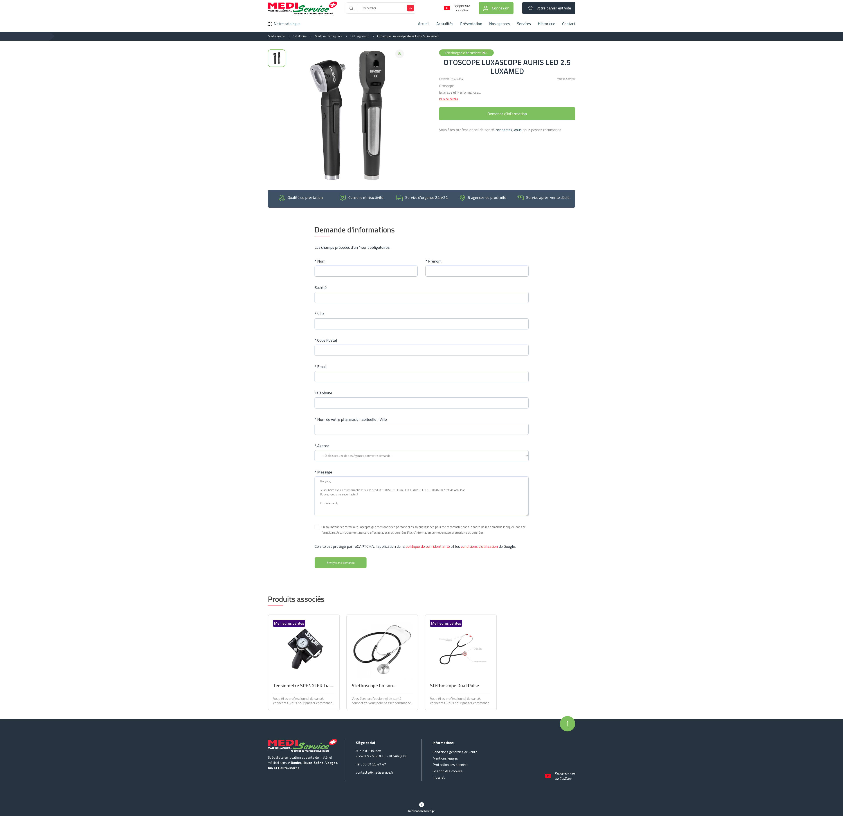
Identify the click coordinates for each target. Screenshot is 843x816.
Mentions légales (445, 758)
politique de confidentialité (427, 546)
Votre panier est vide (554, 8)
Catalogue (300, 36)
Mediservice (276, 36)
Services (524, 24)
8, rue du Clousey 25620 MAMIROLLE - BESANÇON (381, 753)
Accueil (423, 24)
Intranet (439, 777)
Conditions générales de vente (455, 751)
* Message (323, 472)
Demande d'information (507, 114)
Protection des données (450, 764)
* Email (321, 367)
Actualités (444, 24)
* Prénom (433, 261)
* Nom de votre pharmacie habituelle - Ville (351, 419)
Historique (546, 24)
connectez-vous (509, 130)
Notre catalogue (287, 24)
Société (321, 287)
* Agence (322, 446)
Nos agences (499, 24)
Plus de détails (448, 99)
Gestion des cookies (448, 771)
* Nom (320, 261)
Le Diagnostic (359, 36)
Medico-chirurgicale (328, 36)
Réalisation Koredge (421, 811)
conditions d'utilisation (479, 546)
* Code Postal (326, 340)
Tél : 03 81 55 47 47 (371, 764)
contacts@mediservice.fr (374, 772)
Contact (568, 24)
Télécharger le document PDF (466, 52)
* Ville (319, 314)
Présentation (471, 24)
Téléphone (323, 393)
